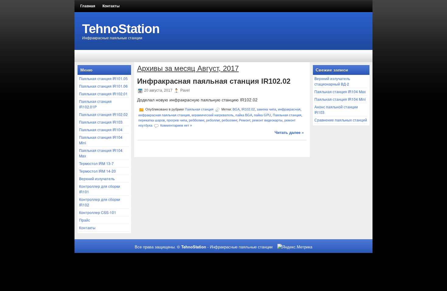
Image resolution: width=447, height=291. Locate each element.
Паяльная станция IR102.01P (95, 104)
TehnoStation (121, 29)
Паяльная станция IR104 (101, 129)
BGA (236, 109)
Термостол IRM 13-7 (96, 163)
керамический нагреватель (213, 115)
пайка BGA (243, 115)
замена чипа (266, 109)
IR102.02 (248, 109)
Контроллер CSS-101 (97, 212)
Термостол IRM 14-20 (97, 171)
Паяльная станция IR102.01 (103, 93)
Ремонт (244, 120)
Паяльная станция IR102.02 (103, 114)
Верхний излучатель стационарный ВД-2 (332, 81)
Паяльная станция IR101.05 (103, 78)
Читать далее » (289, 132)
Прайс (84, 220)
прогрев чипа (177, 120)
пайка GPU (262, 115)
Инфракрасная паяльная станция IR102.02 (213, 81)
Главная (87, 6)
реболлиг (213, 120)
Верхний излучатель (97, 178)
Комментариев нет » (176, 125)
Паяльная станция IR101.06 (103, 86)
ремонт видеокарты (267, 120)
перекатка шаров (151, 120)
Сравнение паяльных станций (340, 119)
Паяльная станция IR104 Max (340, 91)
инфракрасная (289, 109)
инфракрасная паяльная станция (164, 115)
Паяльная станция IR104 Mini (340, 99)
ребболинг (196, 120)
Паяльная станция (199, 109)
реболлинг (229, 120)
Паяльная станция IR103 (101, 121)
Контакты (111, 6)
